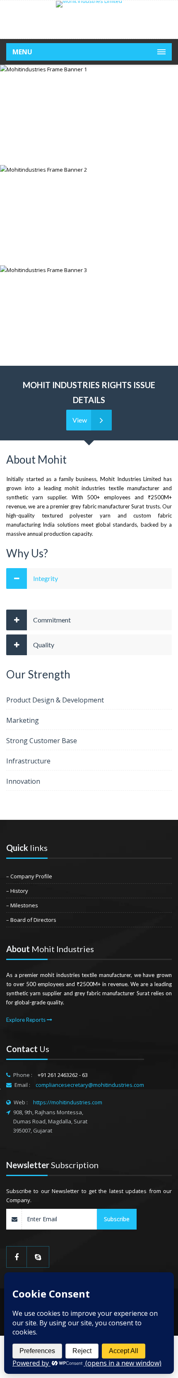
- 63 (83, 1075)
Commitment (52, 620)
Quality (43, 645)
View (79, 420)
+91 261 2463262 (58, 1075)
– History (17, 890)
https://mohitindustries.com (67, 1102)
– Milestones (22, 905)
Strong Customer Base (41, 740)
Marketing (22, 720)
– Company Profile (29, 876)
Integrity (45, 578)
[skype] (38, 1257)
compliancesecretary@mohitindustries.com (90, 1085)
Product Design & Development (55, 700)
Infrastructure (28, 761)
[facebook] (16, 1257)
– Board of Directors (31, 920)
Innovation (23, 781)
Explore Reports (26, 1019)
